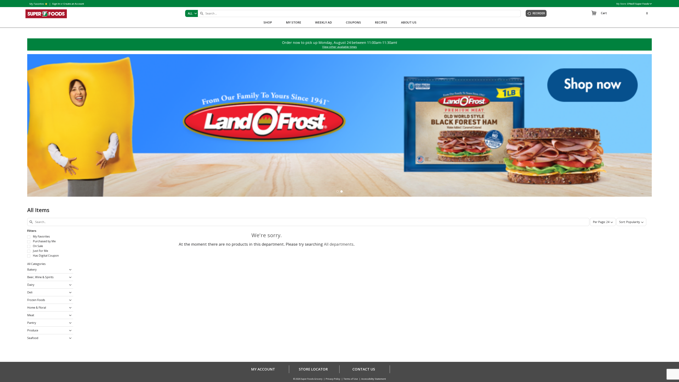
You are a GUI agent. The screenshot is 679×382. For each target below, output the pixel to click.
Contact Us (363, 369)
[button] (639, 3)
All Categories (36, 264)
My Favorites (36, 3)
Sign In (56, 3)
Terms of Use (351, 379)
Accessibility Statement (373, 379)
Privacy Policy (333, 379)
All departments (338, 244)
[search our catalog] (202, 13)
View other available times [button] (339, 47)
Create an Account (73, 3)
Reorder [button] (539, 13)
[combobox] (191, 13)
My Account (263, 369)
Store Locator (313, 369)
